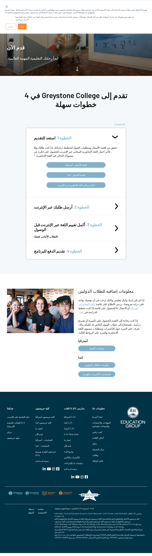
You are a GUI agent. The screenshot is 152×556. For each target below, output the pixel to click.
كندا (81, 312)
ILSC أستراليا (70, 417)
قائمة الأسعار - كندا (76, 175)
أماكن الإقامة (98, 438)
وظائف (95, 455)
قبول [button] (22, 26)
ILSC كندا (68, 422)
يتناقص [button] (11, 26)
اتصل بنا (67, 440)
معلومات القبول (96, 348)
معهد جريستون (13, 438)
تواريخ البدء (69, 451)
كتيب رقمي (97, 432)
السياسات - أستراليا (44, 440)
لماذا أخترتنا (97, 417)
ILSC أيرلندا (69, 428)
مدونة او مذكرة (70, 469)
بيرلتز (9, 432)
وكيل (94, 443)
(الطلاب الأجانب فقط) (68, 230)
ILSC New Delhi (71, 434)
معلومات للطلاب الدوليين (97, 365)
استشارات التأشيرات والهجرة (97, 374)
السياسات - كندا (42, 446)
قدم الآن (67, 446)
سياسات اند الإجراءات (73, 463)
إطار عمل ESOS (63, 535)
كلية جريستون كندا (43, 422)
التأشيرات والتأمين (72, 457)
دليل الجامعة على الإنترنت (18, 417)
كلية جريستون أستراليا (45, 417)
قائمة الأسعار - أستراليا (76, 164)
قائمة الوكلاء (97, 461)
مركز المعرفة (98, 449)
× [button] (6, 5)
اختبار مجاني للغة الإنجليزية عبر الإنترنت (76, 185)
